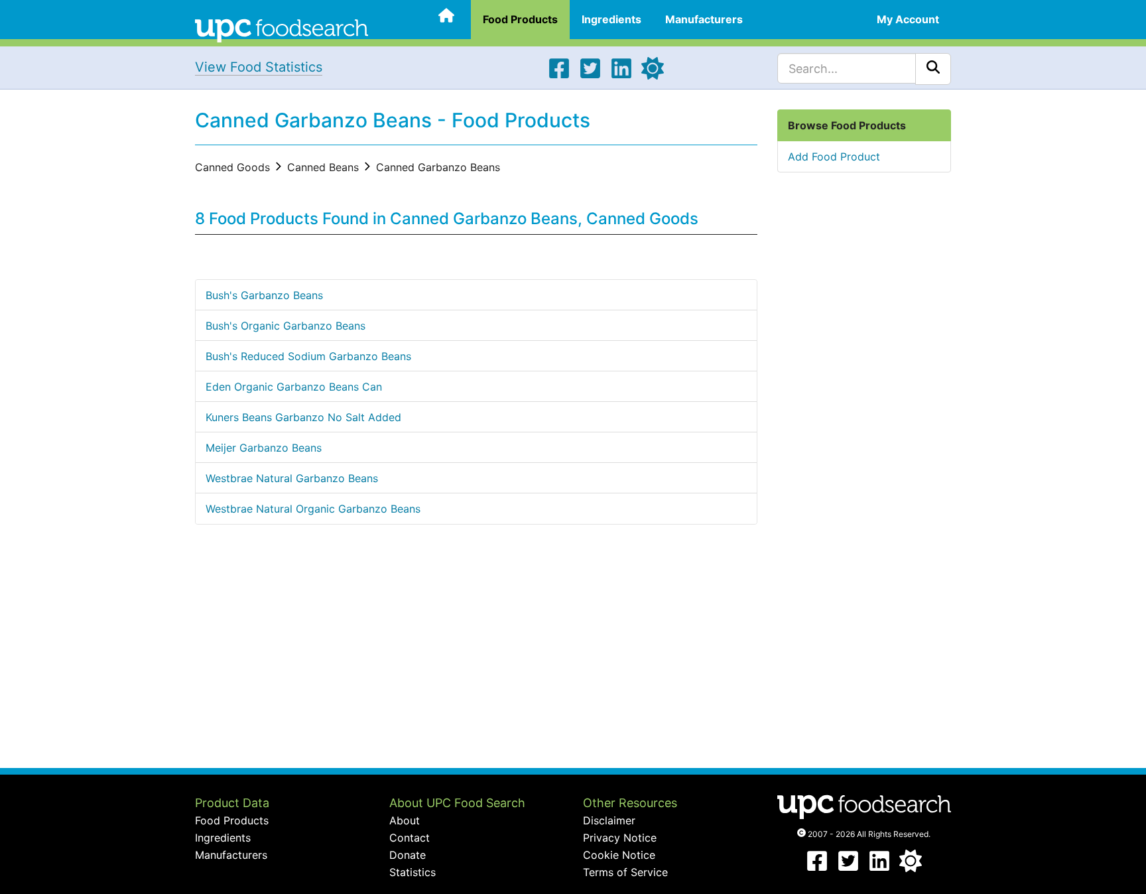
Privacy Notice (620, 837)
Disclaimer (609, 820)
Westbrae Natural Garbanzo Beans (292, 478)
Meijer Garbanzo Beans (264, 447)
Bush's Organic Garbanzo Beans (285, 325)
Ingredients (611, 19)
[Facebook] (559, 75)
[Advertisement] (476, 662)
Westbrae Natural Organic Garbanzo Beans (313, 508)
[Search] (933, 69)
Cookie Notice (619, 855)
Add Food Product (834, 156)
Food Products (520, 19)
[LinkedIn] (621, 75)
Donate (407, 855)
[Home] (281, 29)
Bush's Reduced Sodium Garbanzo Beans (308, 356)
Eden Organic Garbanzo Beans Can (294, 386)
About (404, 820)
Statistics (412, 872)
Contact (409, 837)
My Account (908, 19)
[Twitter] (590, 75)
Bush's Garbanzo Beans (264, 295)
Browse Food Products (847, 125)
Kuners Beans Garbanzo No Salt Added (303, 417)
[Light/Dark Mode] (652, 75)
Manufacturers (704, 19)
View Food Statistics (258, 67)
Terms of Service (625, 872)
